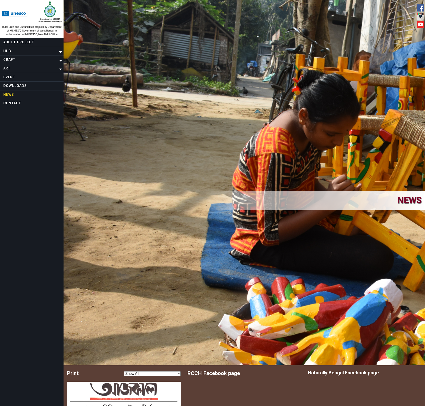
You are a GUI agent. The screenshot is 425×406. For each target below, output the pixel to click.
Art (6, 68)
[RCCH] (32, 19)
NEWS (8, 94)
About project (18, 42)
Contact (12, 103)
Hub (7, 51)
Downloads (15, 86)
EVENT (9, 77)
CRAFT (9, 59)
